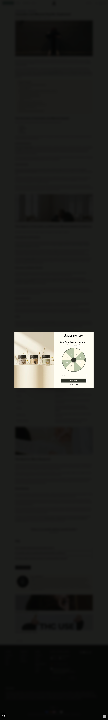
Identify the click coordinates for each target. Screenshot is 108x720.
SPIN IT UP (73, 380)
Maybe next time (74, 384)
